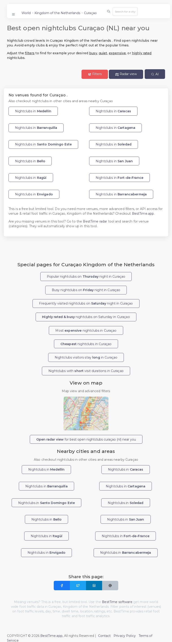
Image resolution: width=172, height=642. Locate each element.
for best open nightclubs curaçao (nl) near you (86, 439)
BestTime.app (143, 214)
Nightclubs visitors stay (86, 357)
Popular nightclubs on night (86, 277)
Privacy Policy (125, 636)
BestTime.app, (51, 636)
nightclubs (86, 344)
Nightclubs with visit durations (86, 371)
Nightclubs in (33, 111)
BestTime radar (95, 221)
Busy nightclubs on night (86, 290)
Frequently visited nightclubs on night (86, 303)
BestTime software (117, 602)
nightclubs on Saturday (86, 317)
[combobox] (125, 11)
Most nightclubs (85, 331)
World (26, 13)
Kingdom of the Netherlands (57, 13)
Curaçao (90, 13)
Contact (104, 636)
